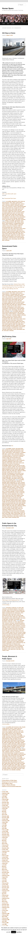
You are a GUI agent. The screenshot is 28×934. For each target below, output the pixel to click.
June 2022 (4, 796)
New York (8, 501)
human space (5, 210)
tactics (13, 642)
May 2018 (4, 854)
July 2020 (4, 823)
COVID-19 (15, 206)
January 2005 (5, 925)
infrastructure (11, 210)
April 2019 (4, 842)
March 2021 (4, 814)
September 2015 (5, 890)
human (9, 209)
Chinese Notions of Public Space (9, 780)
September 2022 (5, 793)
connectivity (4, 730)
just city (20, 465)
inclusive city (10, 464)
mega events (12, 632)
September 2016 (5, 875)
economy (14, 459)
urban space (18, 219)
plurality (23, 468)
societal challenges (14, 218)
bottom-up (23, 201)
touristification (5, 645)
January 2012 (5, 910)
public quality (16, 637)
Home (3, 23)
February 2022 (5, 799)
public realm (8, 214)
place (14, 213)
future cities (21, 207)
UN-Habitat (8, 478)
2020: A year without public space (9, 193)
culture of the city (10, 610)
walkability (13, 747)
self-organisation (5, 216)
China (3, 485)
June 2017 (4, 865)
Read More (19, 932)
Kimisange (8, 500)
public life (4, 214)
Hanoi (18, 494)
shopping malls (21, 640)
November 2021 (5, 804)
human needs (15, 462)
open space (8, 634)
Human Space (7, 8)
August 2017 (5, 863)
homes (6, 209)
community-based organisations (18, 455)
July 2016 (4, 878)
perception (15, 738)
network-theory (14, 736)
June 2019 (4, 839)
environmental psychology (7, 753)
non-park (4, 634)
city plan (23, 727)
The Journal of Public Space (17, 477)
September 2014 (5, 898)
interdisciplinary (5, 734)
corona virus (4, 206)
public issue (19, 741)
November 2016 (5, 872)
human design (14, 209)
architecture (13, 607)
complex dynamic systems (7, 728)
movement (8, 736)
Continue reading (6, 604)
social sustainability (11, 474)
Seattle (19, 508)
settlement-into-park (6, 640)
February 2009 (5, 915)
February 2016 (5, 883)
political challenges (6, 469)
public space (14, 214)
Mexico (20, 500)
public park (10, 637)
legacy (8, 631)
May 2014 (4, 900)
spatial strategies (16, 618)
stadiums (4, 642)
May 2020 (4, 826)
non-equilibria (20, 736)
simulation (4, 641)
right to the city (21, 616)
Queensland (15, 507)
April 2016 (4, 881)
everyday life (16, 207)
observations (14, 211)
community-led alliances (7, 456)
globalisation (10, 461)
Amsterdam (8, 607)
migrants (9, 466)
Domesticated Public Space (10, 198)
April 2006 (4, 921)
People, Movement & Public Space (9, 657)
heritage (10, 628)
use (10, 747)
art (16, 482)
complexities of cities (6, 729)
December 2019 (5, 833)
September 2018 (5, 851)
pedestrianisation (5, 738)
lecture (10, 734)
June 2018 (4, 852)
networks (15, 633)
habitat (3, 614)
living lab (14, 734)
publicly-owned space (12, 743)
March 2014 (4, 901)
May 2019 (4, 840)
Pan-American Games (15, 634)
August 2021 (5, 808)
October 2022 (5, 791)
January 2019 (5, 846)
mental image (19, 734)
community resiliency (18, 205)
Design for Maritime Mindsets (8, 785)
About (8, 23)
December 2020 (5, 816)
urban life (13, 219)
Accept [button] (13, 932)
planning (12, 740)
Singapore (10, 509)
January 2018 (5, 857)
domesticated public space (7, 227)
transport (4, 478)
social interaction (5, 218)
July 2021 (4, 810)
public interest (14, 741)
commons (7, 623)
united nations (10, 516)
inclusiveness (17, 464)
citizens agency (19, 202)
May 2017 (4, 866)
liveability (7, 632)
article (19, 201)
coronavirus (10, 206)
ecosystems (18, 459)
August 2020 (5, 822)
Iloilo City (19, 614)
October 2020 (5, 819)
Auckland (23, 482)
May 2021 (4, 811)
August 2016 (5, 877)
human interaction (16, 732)
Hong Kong (7, 495)
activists (13, 448)
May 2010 (4, 912)
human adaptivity (17, 495)
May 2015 (4, 893)
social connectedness (20, 216)
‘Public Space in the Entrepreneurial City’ (10, 600)
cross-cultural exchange (7, 624)
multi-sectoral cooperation (7, 633)
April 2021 (4, 813)
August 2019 (5, 837)
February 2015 (5, 895)
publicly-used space (6, 235)
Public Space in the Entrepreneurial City (9, 524)
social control (9, 641)
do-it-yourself (8, 625)
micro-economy (17, 615)
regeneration (4, 638)
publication (20, 304)
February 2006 (5, 922)
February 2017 (5, 871)
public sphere (17, 742)
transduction (11, 645)
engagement (4, 460)
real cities (13, 215)
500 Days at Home (8, 33)
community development (12, 609)
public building (21, 469)
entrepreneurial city (9, 207)
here (12, 445)
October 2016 (5, 874)
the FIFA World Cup (19, 642)
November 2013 (5, 906)
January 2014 (5, 903)
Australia (4, 483)
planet (20, 468)
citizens (14, 202)
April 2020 (4, 828)
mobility (9, 211)
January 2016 (5, 884)
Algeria (8, 482)
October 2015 (5, 889)
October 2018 (5, 849)
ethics (17, 460)
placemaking (18, 636)
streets (3, 219)
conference (18, 729)
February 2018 (5, 855)
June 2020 (4, 825)
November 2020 (5, 817)
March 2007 (4, 916)
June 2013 (4, 909)
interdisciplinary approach (7, 465)
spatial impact (21, 218)
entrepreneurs (17, 612)
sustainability (9, 642)
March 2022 (4, 797)
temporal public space (6, 477)
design (8, 457)
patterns (22, 737)
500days (7, 220)
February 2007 (5, 918)
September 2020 (5, 820)
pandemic (19, 211)
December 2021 (5, 802)
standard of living (15, 475)
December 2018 (5, 848)
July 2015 (4, 892)
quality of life (7, 215)
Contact (12, 23)
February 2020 (5, 829)
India (20, 498)
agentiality (12, 449)
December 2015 (5, 886)
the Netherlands (15, 514)
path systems (17, 737)
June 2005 (4, 924)
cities (11, 202)
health (3, 209)
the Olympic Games (16, 644)
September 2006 (5, 919)
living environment (11, 231)
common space (5, 224)
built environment (5, 202)
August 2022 (5, 794)
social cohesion (12, 216)
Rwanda (12, 508)
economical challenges (7, 459)
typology (9, 746)
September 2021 (5, 807)
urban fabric (19, 746)
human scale (20, 209)
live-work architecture (15, 631)
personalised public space (7, 213)
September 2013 (5, 907)
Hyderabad (4, 498)
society (3, 475)
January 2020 (5, 831)
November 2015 (5, 887)
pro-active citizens (19, 213)
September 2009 (5, 913)
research (17, 215)
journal (15, 210)
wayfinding (18, 747)
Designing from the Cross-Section (9, 782)
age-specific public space (11, 481)
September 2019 (5, 836)
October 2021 (5, 805)
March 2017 (4, 869)
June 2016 (4, 880)
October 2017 (5, 860)
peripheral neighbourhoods (7, 636)
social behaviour (21, 745)
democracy (16, 610)
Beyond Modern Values (7, 783)
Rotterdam (21, 215)
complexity (13, 729)
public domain (7, 741)
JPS (18, 210)
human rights (8, 614)
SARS (16, 508)
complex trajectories (18, 728)
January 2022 (5, 800)
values (6, 479)
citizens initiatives (5, 204)
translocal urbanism (18, 645)
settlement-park (14, 640)
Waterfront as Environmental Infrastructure (11, 786)
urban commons (11, 647)
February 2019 (5, 845)
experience (15, 730)
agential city (7, 449)
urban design (8, 219)
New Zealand (12, 501)
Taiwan (12, 513)
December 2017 (5, 858)
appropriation (14, 201)
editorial (3, 612)
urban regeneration (12, 649)
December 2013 (5, 904)
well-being (23, 219)
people (23, 211)
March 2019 (4, 843)
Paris (13, 737)
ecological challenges (10, 611)
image (6, 733)
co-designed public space (15, 204)
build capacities (10, 451)
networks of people (21, 633)
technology (4, 746)
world (14, 479)
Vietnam (10, 517)
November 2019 (5, 834)
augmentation (20, 621)
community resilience (9, 205)
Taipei (9, 513)
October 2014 (5, 896)
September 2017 (5, 861)
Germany (9, 494)
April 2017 (4, 868)
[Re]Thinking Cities (9, 336)
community (4, 609)
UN (24, 514)
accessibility (8, 201)
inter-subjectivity (17, 733)
